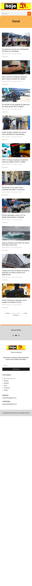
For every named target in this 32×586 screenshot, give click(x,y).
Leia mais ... (5, 56)
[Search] (29, 14)
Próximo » (16, 315)
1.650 (25, 313)
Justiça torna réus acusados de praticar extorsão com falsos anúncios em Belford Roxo (15, 272)
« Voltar (7, 313)
